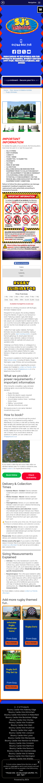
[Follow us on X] (24, 52)
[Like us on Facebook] (14, 52)
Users (21, 276)
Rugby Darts (31, 627)
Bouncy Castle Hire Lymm (21, 735)
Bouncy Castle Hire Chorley (21, 720)
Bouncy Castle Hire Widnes (21, 759)
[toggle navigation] (39, 2)
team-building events (23, 334)
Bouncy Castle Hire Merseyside (21, 738)
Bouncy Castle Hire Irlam (21, 725)
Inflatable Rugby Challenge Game (12, 626)
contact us (10, 468)
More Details (11, 643)
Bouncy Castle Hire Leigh (21, 730)
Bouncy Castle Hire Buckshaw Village (21, 717)
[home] (3, 2)
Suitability (21, 273)
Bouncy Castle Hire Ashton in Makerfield (21, 715)
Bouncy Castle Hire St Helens (21, 753)
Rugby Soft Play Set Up (11, 671)
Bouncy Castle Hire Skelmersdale (21, 751)
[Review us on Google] (19, 52)
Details (21, 267)
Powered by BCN (21, 780)
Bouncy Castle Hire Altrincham (21, 712)
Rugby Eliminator (11, 92)
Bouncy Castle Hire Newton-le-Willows (21, 741)
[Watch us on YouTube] (29, 52)
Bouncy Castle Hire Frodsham (21, 722)
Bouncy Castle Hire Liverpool (21, 733)
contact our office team (9, 545)
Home (6, 90)
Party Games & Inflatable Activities (21, 90)
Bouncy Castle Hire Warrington (21, 756)
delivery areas (12, 360)
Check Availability (31, 476)
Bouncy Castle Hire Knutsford (21, 728)
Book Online (11, 475)
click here (14, 766)
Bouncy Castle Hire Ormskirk (21, 743)
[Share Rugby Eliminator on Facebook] (21, 263)
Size (21, 270)
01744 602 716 (22, 44)
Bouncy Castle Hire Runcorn (22, 748)
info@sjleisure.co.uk (10, 436)
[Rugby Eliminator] (21, 112)
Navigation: (32, 2)
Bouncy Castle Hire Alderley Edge (21, 710)
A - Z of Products (21, 707)
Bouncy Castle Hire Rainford (21, 746)
